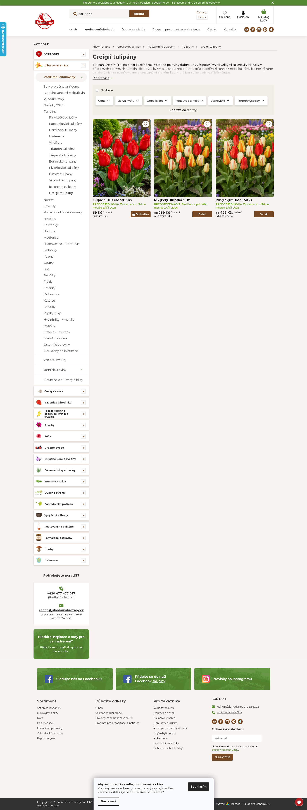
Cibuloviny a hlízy (56, 65)
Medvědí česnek (55, 338)
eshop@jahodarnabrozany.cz (61, 610)
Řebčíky (50, 275)
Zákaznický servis (164, 718)
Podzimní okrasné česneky (63, 212)
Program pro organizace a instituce (117, 723)
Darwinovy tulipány (63, 130)
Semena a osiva (55, 481)
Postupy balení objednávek (170, 728)
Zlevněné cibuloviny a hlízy (63, 380)
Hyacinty (50, 219)
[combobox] (109, 13)
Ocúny (49, 263)
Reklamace (161, 738)
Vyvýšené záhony (56, 515)
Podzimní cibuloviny (59, 77)
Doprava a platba (164, 713)
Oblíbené (224, 17)
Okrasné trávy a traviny (59, 470)
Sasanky (49, 288)
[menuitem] (73, 29)
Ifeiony (48, 256)
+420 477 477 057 (61, 593)
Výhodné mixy (54, 99)
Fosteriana (56, 136)
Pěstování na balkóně (59, 526)
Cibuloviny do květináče (61, 351)
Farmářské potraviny (58, 538)
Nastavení (108, 801)
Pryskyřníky (52, 313)
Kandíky (50, 307)
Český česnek (53, 391)
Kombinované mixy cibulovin (64, 93)
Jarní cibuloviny (55, 370)
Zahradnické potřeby (58, 504)
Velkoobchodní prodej (108, 713)
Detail (202, 214)
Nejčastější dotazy (165, 733)
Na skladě (107, 90)
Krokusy (50, 206)
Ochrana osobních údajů (169, 748)
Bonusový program (166, 723)
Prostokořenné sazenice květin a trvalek (56, 414)
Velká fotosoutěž (164, 708)
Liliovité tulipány (60, 174)
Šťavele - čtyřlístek (57, 332)
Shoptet (235, 804)
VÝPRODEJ (51, 54)
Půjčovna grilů (46, 738)
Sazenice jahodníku (58, 402)
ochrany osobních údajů (225, 749)
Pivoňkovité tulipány (64, 168)
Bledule (49, 231)
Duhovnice (52, 294)
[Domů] (103, 46)
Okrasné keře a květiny (60, 459)
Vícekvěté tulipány (62, 180)
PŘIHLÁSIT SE (222, 757)
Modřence (51, 237)
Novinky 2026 (53, 105)
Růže (47, 436)
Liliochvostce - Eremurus (61, 244)
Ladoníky (50, 250)
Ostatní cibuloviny (57, 344)
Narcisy (49, 200)
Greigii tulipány (61, 193)
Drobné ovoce (54, 447)
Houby (48, 549)
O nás (99, 708)
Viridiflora (55, 142)
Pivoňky (49, 326)
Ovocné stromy (54, 492)
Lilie (46, 269)
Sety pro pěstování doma (62, 86)
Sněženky (51, 225)
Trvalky (49, 425)
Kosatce (49, 300)
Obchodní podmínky (166, 743)
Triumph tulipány (62, 149)
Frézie (48, 281)
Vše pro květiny (55, 360)
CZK (201, 17)
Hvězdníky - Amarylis (59, 319)
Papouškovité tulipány (65, 123)
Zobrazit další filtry (183, 110)
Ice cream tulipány (62, 186)
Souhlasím (199, 786)
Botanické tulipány (62, 161)
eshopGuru (263, 804)
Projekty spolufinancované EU (114, 718)
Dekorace (51, 560)
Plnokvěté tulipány (63, 117)
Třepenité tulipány (62, 155)
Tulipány (50, 111)
